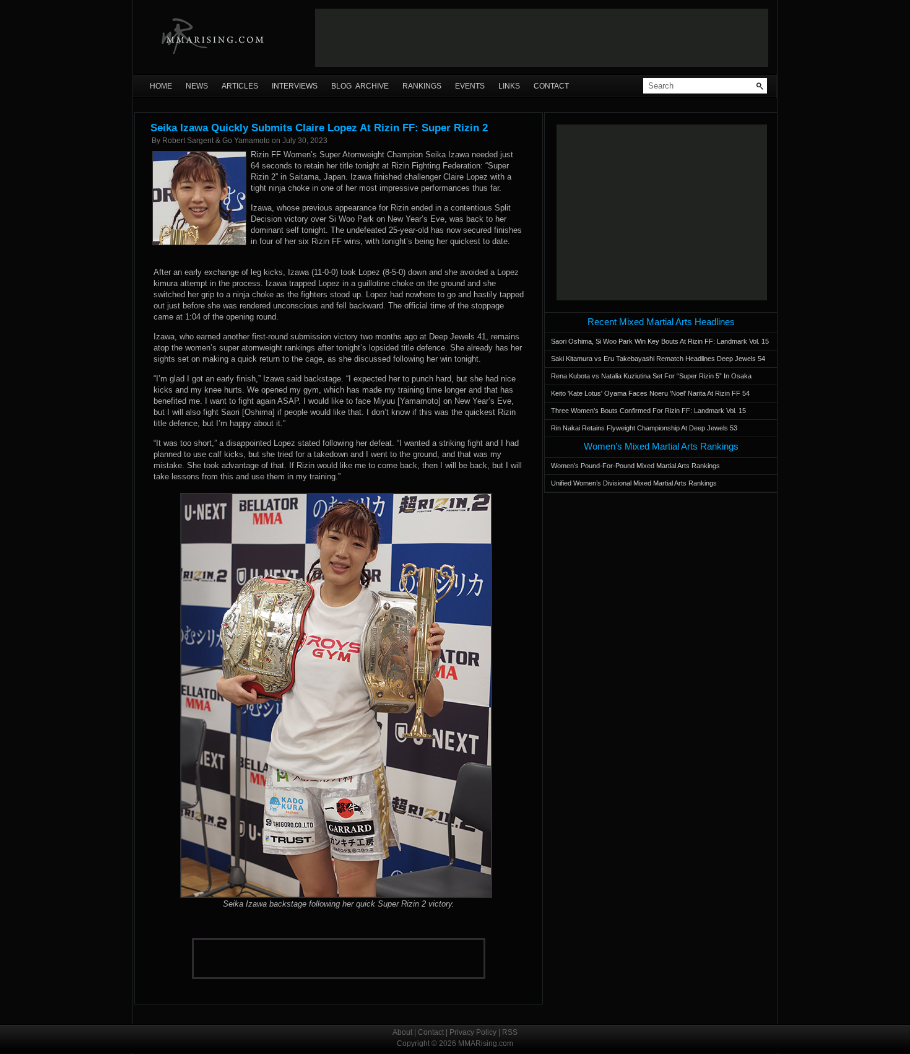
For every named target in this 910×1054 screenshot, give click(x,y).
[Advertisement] (541, 38)
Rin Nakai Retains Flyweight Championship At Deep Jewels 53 (644, 428)
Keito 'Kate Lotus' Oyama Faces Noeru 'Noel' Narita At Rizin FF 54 (650, 393)
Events (470, 86)
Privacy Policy (472, 1032)
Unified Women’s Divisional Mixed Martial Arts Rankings (634, 483)
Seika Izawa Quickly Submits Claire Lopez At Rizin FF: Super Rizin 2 (319, 128)
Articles (240, 86)
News (197, 86)
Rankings (421, 86)
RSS (510, 1032)
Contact (551, 86)
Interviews (295, 86)
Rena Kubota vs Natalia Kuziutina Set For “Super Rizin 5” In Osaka (651, 376)
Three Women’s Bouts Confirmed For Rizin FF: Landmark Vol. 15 (648, 410)
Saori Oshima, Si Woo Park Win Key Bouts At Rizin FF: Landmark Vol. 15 (660, 341)
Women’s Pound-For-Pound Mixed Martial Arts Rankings (635, 465)
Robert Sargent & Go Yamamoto (216, 140)
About (402, 1032)
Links (509, 86)
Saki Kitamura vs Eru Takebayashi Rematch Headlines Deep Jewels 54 (658, 358)
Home (161, 86)
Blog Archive (360, 86)
